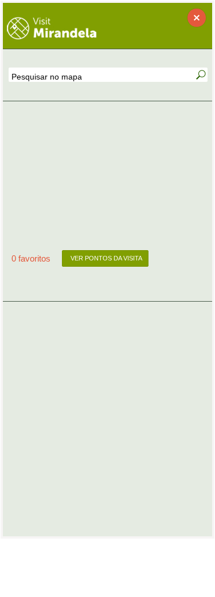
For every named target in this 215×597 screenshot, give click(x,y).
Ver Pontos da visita (105, 258)
